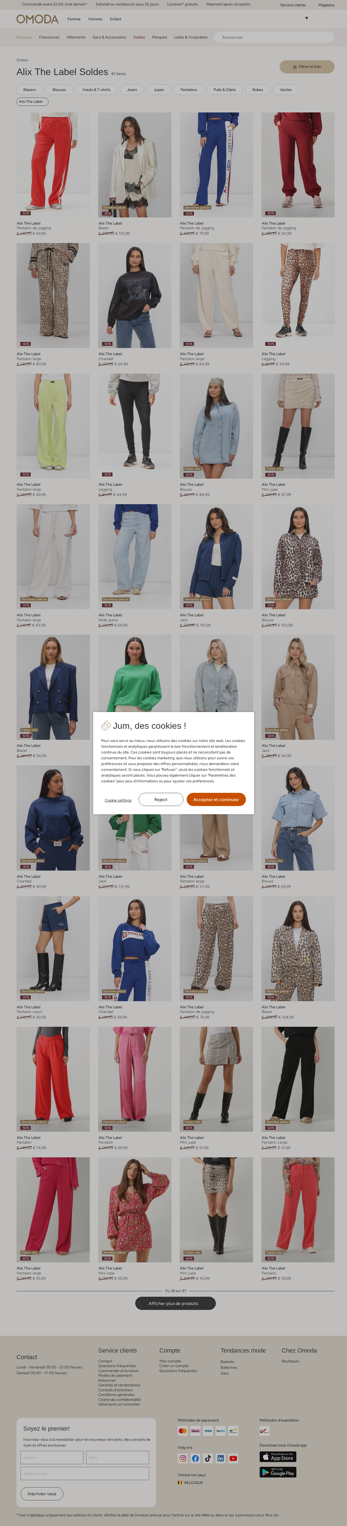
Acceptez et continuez (216, 799)
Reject (160, 799)
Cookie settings (118, 800)
